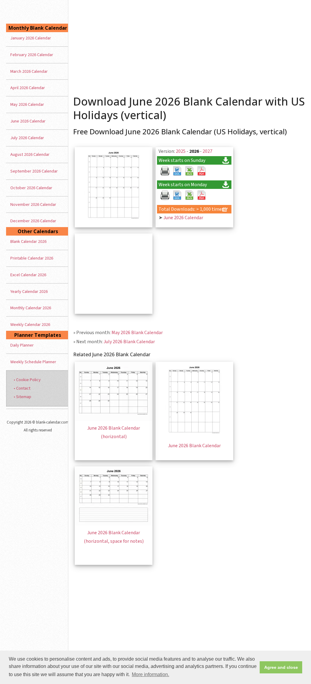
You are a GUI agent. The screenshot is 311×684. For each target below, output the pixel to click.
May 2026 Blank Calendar (137, 332)
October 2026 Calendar (31, 188)
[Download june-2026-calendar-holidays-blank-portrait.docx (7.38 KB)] (177, 171)
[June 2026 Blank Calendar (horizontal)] (113, 419)
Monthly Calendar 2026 (30, 308)
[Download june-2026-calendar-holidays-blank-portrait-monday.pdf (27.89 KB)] (201, 195)
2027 (207, 151)
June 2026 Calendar (183, 217)
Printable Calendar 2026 (31, 258)
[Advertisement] (189, 45)
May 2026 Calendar (27, 104)
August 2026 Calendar (30, 154)
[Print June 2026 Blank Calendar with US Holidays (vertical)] (165, 171)
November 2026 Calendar (33, 204)
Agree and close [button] (281, 667)
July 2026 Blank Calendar (129, 341)
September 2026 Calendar (34, 171)
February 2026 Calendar (31, 55)
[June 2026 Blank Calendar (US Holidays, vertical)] (113, 222)
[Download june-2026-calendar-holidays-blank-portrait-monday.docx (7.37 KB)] (177, 195)
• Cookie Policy (27, 380)
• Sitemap (22, 397)
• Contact (22, 388)
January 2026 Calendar (30, 38)
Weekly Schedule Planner (33, 362)
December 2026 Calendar (33, 221)
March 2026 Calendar (29, 71)
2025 (181, 151)
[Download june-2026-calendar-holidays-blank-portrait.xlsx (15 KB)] (189, 171)
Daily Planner (22, 345)
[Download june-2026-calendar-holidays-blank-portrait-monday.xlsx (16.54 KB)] (189, 195)
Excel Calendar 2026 (28, 275)
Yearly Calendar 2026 (29, 291)
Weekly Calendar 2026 (30, 324)
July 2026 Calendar (27, 138)
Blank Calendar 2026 (28, 241)
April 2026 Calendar (27, 88)
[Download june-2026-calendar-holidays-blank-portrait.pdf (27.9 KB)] (201, 171)
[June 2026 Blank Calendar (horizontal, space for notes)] (113, 524)
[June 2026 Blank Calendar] (194, 437)
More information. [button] (150, 674)
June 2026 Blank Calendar (194, 445)
